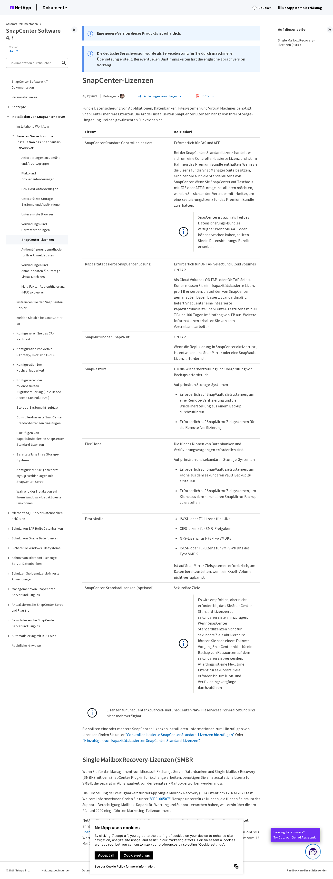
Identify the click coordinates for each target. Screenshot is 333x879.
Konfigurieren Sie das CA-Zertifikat (35, 336)
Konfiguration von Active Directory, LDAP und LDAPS (36, 352)
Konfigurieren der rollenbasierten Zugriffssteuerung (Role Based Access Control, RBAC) (39, 389)
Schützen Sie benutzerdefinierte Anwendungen (35, 576)
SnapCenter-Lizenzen (37, 239)
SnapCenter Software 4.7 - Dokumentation (30, 84)
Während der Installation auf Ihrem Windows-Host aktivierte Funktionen (39, 497)
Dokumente (54, 7)
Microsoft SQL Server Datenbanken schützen (37, 516)
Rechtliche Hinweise (26, 645)
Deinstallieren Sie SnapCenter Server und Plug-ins (33, 623)
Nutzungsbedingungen (55, 870)
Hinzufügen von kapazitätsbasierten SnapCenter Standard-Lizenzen (40, 439)
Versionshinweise (24, 97)
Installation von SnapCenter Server (38, 116)
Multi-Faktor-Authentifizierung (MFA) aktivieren (43, 289)
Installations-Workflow (33, 126)
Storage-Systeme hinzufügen (38, 407)
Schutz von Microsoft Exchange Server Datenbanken (34, 561)
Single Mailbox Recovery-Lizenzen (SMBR (296, 42)
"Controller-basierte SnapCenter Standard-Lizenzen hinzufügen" (180, 734)
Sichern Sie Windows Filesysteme (36, 548)
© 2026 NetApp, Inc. (18, 870)
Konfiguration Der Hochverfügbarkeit (30, 367)
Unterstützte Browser (37, 214)
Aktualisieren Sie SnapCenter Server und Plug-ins (38, 607)
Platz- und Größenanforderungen (37, 176)
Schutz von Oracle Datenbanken (35, 538)
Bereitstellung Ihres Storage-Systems (38, 457)
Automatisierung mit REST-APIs (34, 636)
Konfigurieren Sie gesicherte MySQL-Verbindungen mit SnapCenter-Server (38, 476)
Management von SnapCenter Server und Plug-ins (33, 592)
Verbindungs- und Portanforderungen (35, 227)
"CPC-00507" (159, 798)
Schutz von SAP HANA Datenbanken (37, 528)
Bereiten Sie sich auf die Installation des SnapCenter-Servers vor (39, 142)
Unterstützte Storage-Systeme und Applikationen (41, 201)
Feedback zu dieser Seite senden (307, 870)
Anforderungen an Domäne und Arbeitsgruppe (40, 160)
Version (13, 47)
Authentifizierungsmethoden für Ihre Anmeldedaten (42, 252)
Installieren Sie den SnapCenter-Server (40, 305)
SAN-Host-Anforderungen (39, 189)
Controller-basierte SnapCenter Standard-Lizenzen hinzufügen (40, 420)
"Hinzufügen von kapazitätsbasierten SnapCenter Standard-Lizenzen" (140, 740)
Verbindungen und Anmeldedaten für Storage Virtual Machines (40, 271)
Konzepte (19, 107)
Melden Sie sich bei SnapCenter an (40, 320)
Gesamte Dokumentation (22, 24)
